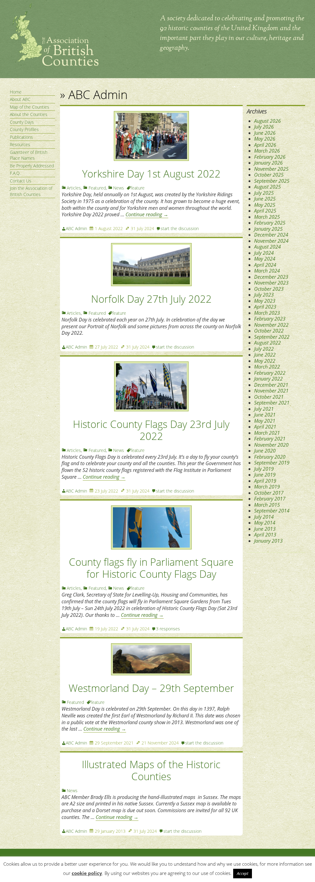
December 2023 (271, 276)
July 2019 (264, 468)
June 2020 (265, 450)
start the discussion (180, 228)
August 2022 (267, 342)
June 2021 (265, 414)
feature (138, 188)
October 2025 (269, 174)
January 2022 (268, 378)
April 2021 (265, 426)
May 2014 (264, 522)
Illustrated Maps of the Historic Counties (151, 770)
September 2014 (271, 510)
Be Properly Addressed (32, 166)
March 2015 (267, 504)
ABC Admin (76, 228)
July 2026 (264, 126)
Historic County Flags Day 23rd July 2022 (151, 430)
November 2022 (271, 324)
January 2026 (268, 162)
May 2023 (264, 300)
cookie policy (87, 873)
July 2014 (264, 516)
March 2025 (267, 217)
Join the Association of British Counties (31, 191)
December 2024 (271, 234)
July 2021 (264, 408)
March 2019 (267, 486)
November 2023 (271, 282)
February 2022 (269, 372)
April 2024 (265, 264)
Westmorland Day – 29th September (151, 688)
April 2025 (265, 210)
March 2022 (267, 366)
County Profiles (24, 129)
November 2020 (271, 444)
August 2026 (267, 121)
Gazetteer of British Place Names (28, 155)
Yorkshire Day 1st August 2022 (151, 174)
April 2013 (265, 534)
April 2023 (265, 306)
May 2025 (264, 205)
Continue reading (147, 214)
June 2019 (265, 474)
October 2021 (269, 396)
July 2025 (264, 193)
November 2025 (271, 169)
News (118, 188)
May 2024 (264, 258)
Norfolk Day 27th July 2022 (151, 299)
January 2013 (268, 540)
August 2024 (267, 246)
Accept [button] (242, 873)
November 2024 (271, 240)
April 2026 (265, 145)
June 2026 (265, 133)
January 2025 (268, 228)
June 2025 (265, 198)
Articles (74, 188)
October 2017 (269, 492)
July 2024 (264, 252)
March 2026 (267, 150)
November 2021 (271, 390)
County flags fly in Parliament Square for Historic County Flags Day (151, 568)
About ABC (20, 99)
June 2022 (265, 354)
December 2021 (271, 384)
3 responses (168, 629)
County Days (22, 122)
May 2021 (264, 420)
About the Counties (28, 114)
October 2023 (269, 288)
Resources (20, 144)
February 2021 (269, 438)
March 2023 (267, 312)
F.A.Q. (15, 173)
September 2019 (271, 462)
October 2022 (269, 330)
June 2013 (265, 528)
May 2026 (264, 138)
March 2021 (267, 432)
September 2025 (271, 181)
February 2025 (269, 222)
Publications (21, 137)
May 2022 (264, 360)
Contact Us (20, 181)
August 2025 (267, 186)
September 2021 (271, 402)
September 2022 (271, 336)
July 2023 (264, 294)
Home (16, 92)
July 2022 (264, 348)
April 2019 (265, 480)
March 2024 (267, 270)
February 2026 (269, 157)
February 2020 (269, 456)
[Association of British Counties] (54, 64)
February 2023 (269, 318)
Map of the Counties (29, 107)
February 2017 (269, 498)
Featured (97, 188)
